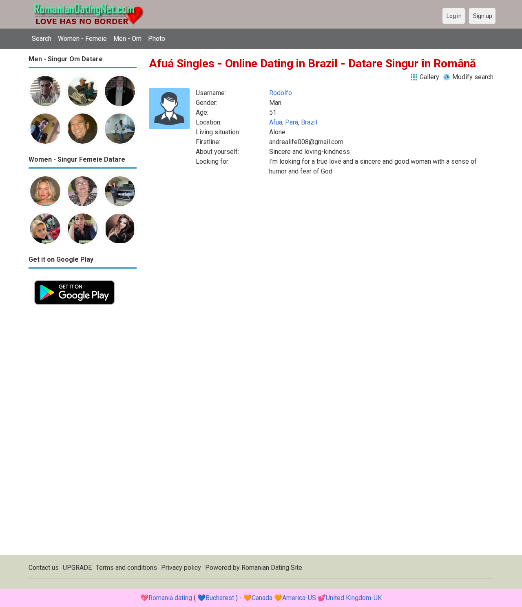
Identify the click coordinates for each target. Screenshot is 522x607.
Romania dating (170, 598)
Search (41, 38)
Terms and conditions (126, 567)
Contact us (44, 567)
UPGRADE (77, 567)
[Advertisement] (83, 432)
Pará (291, 122)
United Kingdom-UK (354, 598)
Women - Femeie (82, 38)
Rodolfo (280, 93)
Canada (262, 598)
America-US (299, 598)
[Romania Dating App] (74, 279)
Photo (156, 38)
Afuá (275, 122)
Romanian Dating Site (271, 567)
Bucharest (220, 598)
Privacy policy (181, 567)
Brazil (309, 122)
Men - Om (127, 38)
